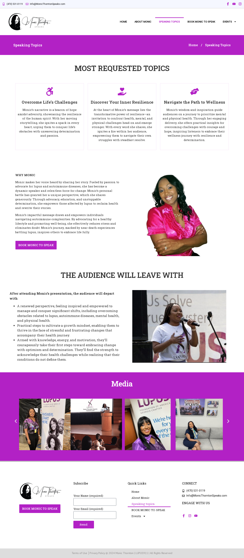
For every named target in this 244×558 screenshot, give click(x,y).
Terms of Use (79, 553)
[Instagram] (240, 4)
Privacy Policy (97, 553)
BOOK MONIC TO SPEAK (201, 21)
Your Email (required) (88, 509)
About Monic (143, 21)
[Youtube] (234, 4)
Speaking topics (169, 21)
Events (227, 21)
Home (123, 21)
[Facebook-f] (228, 4)
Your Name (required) (88, 495)
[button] (15, 421)
